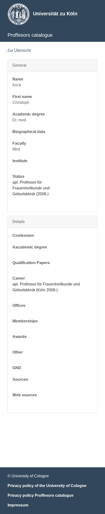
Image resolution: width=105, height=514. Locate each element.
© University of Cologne (28, 476)
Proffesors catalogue (30, 35)
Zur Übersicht (19, 50)
